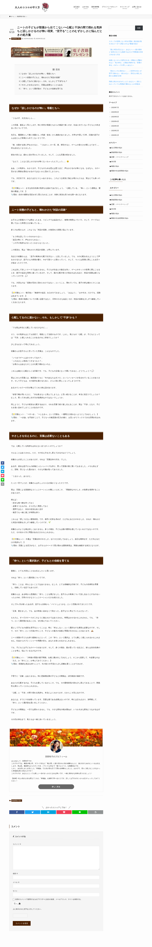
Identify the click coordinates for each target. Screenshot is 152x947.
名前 (15, 873)
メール (16, 882)
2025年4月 (115, 121)
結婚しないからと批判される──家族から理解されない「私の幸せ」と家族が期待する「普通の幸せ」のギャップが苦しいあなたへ (125, 62)
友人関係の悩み (116, 148)
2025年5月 (115, 117)
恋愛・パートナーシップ (119, 157)
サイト (15, 891)
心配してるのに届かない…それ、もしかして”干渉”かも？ (44, 81)
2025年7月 (115, 107)
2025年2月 (115, 130)
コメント (17, 844)
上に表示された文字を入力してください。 (27, 909)
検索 (138, 28)
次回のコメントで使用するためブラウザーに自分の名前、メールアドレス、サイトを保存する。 (48, 899)
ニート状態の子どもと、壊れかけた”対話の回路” (41, 77)
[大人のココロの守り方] (31, 7)
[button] (16, 812)
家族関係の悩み (16, 38)
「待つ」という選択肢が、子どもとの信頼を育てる (42, 89)
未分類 (113, 161)
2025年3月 (115, 126)
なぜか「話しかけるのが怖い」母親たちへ (39, 74)
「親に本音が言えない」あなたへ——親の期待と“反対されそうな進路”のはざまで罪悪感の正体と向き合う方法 (126, 52)
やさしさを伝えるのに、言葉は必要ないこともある (42, 85)
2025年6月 (115, 112)
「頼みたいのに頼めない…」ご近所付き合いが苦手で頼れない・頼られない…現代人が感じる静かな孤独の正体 (125, 73)
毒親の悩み (115, 166)
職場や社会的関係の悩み (119, 171)
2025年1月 (115, 135)
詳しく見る (56, 787)
